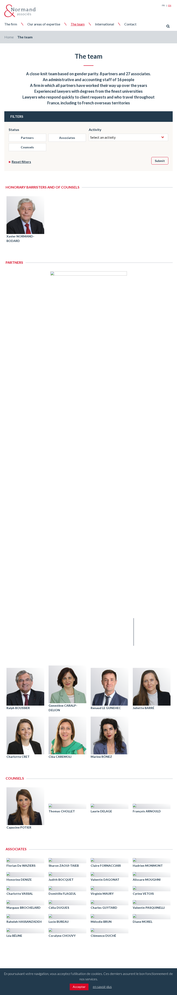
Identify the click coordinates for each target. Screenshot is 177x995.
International (104, 24)
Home (9, 37)
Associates (67, 138)
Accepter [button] (79, 987)
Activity (95, 129)
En (169, 5)
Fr (163, 5)
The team (78, 24)
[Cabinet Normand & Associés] (20, 11)
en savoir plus (102, 987)
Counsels (27, 147)
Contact (130, 24)
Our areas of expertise (43, 24)
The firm (10, 24)
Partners (27, 138)
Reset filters (21, 162)
